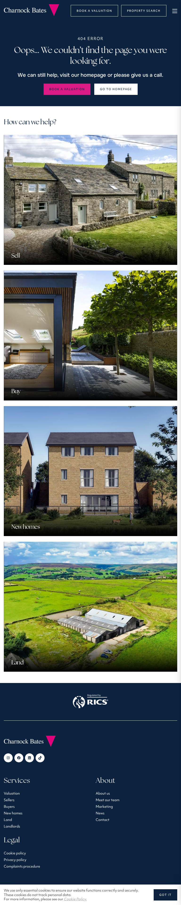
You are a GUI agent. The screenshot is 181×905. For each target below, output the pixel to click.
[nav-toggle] (174, 10)
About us (103, 793)
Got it (165, 895)
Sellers (9, 800)
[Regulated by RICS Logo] (90, 701)
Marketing (104, 806)
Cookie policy (15, 853)
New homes (13, 813)
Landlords (12, 826)
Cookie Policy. (75, 899)
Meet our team (107, 800)
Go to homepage (116, 89)
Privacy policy (15, 859)
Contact (102, 819)
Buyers (9, 806)
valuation (12, 793)
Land (8, 819)
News (100, 813)
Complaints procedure (22, 866)
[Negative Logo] (31, 14)
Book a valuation (67, 89)
